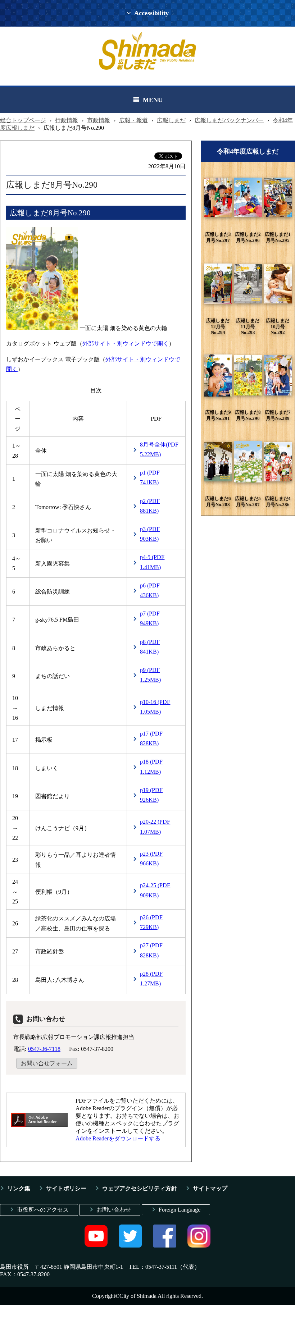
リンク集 (18, 1188)
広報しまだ (171, 120)
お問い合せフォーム (47, 1063)
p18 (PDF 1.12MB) (151, 766)
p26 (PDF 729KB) (151, 922)
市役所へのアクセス (43, 1210)
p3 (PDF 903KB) (150, 534)
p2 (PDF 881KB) (150, 506)
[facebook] (164, 1245)
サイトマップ (210, 1188)
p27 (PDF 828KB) (151, 950)
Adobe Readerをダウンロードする (118, 1138)
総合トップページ (23, 120)
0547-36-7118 (44, 1049)
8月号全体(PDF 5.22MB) (159, 449)
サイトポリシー (66, 1188)
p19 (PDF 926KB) (151, 795)
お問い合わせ (113, 1210)
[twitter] (130, 1245)
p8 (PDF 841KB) (150, 647)
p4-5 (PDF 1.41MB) (152, 562)
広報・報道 (133, 120)
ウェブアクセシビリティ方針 (139, 1188)
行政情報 (66, 120)
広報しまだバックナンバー (229, 120)
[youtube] (96, 1245)
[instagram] (198, 1245)
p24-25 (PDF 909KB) (155, 890)
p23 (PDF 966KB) (151, 858)
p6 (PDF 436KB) (150, 590)
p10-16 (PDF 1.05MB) (155, 707)
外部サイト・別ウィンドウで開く (125, 343)
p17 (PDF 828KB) (151, 738)
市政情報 (98, 120)
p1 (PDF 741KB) (150, 477)
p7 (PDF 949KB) (150, 618)
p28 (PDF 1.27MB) (151, 979)
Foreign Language (179, 1210)
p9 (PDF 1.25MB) (150, 675)
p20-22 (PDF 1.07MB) (155, 826)
